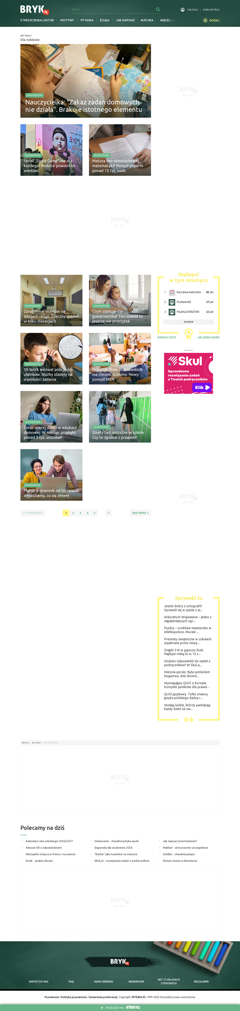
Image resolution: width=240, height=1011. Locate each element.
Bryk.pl (25, 743)
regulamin (201, 981)
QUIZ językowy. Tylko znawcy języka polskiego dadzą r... (186, 696)
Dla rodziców (34, 95)
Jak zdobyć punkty (209, 337)
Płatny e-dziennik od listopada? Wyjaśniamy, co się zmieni (51, 493)
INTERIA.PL (139, 997)
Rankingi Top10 (167, 337)
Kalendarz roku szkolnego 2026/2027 (49, 841)
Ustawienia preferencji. (103, 997)
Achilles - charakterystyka (179, 854)
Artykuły (26, 35)
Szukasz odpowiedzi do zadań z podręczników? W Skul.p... (187, 663)
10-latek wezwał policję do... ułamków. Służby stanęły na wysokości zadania (49, 374)
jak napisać (125, 20)
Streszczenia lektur (37, 20)
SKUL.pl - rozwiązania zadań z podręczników (121, 860)
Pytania (87, 20)
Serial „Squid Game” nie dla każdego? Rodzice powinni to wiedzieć (49, 166)
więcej (165, 20)
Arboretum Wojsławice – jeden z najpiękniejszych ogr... (187, 619)
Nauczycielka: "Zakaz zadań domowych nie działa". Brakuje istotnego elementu (83, 105)
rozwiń (188, 322)
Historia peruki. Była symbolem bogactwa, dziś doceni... (187, 674)
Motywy (67, 20)
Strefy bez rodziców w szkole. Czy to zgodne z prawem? (118, 435)
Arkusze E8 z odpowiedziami (44, 847)
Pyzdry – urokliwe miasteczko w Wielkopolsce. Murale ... (187, 630)
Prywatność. (52, 997)
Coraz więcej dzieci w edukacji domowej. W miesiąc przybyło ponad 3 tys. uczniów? (50, 432)
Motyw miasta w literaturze (180, 860)
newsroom (136, 981)
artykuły (36, 743)
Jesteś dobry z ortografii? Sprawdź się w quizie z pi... (183, 608)
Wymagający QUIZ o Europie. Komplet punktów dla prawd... (186, 685)
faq (71, 981)
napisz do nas (38, 981)
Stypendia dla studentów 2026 (113, 847)
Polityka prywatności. (74, 997)
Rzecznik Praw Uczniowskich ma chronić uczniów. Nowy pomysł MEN (117, 374)
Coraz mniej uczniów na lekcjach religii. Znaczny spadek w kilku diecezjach (51, 316)
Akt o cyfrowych (169, 981)
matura (147, 20)
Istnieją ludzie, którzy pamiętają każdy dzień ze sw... (187, 707)
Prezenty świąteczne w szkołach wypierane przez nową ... (187, 641)
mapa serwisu (103, 981)
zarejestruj (211, 9)
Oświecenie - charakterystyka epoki (116, 841)
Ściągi (104, 20)
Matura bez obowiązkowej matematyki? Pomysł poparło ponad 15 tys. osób (117, 166)
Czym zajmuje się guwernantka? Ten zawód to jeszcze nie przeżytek (117, 316)
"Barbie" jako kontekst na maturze (115, 854)
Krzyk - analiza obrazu (39, 860)
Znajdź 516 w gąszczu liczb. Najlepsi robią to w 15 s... (184, 652)
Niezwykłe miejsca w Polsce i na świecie (50, 854)
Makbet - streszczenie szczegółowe (185, 847)
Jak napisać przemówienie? (180, 841)
